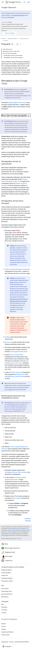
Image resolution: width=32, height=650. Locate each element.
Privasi (11, 642)
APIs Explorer (5, 597)
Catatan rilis (4, 575)
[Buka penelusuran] (24, 2)
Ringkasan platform (6, 570)
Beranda (3, 38)
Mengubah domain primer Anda (18, 301)
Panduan (6, 40)
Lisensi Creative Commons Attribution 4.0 (18, 528)
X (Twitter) (4, 610)
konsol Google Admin (16, 354)
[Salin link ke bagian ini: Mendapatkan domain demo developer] (11, 203)
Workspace (18, 2)
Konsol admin (5, 588)
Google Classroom (8, 7)
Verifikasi (7, 337)
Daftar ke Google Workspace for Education (17, 269)
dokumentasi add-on (19, 15)
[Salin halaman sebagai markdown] (17, 44)
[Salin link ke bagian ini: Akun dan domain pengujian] (28, 115)
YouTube (3, 612)
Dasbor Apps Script (6, 591)
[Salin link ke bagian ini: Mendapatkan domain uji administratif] (13, 164)
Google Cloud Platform (7, 632)
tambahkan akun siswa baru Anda (14, 376)
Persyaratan (4, 642)
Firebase (3, 629)
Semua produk (5, 634)
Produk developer (6, 572)
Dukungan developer (6, 578)
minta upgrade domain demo (18, 351)
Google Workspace (12, 38)
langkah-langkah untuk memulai (17, 102)
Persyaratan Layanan (7, 581)
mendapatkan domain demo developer (16, 472)
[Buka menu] (2, 2)
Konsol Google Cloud (6, 594)
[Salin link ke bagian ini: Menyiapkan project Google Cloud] (8, 84)
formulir (9, 342)
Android (3, 623)
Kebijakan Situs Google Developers (12, 533)
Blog (2, 604)
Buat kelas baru (21, 374)
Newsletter (4, 607)
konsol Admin (17, 498)
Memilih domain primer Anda (18, 299)
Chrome (3, 626)
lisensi (3, 215)
